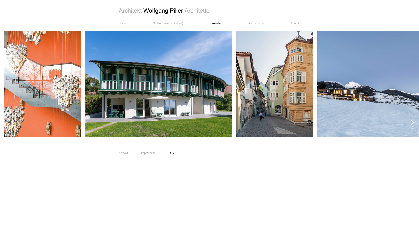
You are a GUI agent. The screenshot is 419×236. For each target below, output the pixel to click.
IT (177, 153)
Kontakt (295, 23)
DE (171, 153)
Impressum (148, 153)
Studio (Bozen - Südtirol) (168, 23)
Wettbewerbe (256, 23)
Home (122, 23)
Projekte (215, 23)
